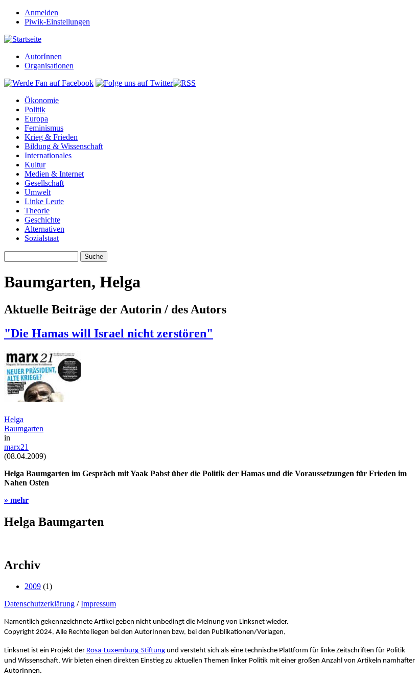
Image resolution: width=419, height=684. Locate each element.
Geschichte (42, 219)
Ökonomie (42, 100)
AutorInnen (43, 56)
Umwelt (38, 192)
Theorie (37, 210)
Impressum (98, 603)
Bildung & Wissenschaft (64, 146)
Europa (36, 118)
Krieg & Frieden (51, 137)
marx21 (16, 447)
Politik (35, 109)
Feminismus (44, 128)
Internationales (48, 155)
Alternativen (44, 229)
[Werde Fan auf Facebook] (49, 83)
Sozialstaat (42, 238)
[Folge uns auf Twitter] (134, 83)
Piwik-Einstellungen (57, 21)
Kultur (35, 164)
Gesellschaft (44, 183)
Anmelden (41, 12)
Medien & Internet (54, 173)
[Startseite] (22, 39)
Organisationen (49, 65)
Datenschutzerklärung (39, 603)
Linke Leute (44, 201)
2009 (33, 586)
